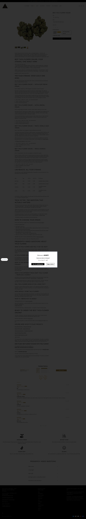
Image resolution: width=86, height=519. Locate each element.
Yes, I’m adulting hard (38, 264)
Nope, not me (50, 264)
